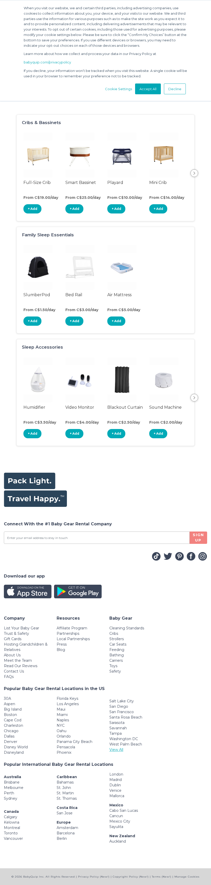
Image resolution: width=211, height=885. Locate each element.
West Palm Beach (125, 744)
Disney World (16, 747)
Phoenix (64, 752)
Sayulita (116, 826)
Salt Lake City (121, 701)
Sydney (10, 798)
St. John (64, 787)
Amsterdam (67, 827)
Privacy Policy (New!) (94, 876)
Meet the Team (18, 660)
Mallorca (116, 796)
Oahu (61, 731)
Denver (10, 741)
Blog (61, 649)
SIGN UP (198, 538)
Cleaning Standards (126, 628)
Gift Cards (12, 639)
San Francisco (121, 712)
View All (116, 749)
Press (62, 644)
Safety (115, 671)
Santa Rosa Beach (125, 717)
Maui (61, 709)
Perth (9, 793)
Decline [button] (174, 89)
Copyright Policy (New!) (131, 876)
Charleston (13, 725)
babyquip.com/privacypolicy (47, 62)
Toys (113, 666)
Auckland (117, 841)
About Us (12, 655)
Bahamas (65, 782)
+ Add (32, 209)
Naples (63, 720)
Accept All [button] (147, 89)
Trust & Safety (16, 633)
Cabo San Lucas (123, 810)
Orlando (64, 736)
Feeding (116, 649)
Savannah (118, 728)
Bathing (116, 655)
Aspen (9, 704)
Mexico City (119, 821)
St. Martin (65, 793)
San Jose (65, 813)
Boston (10, 714)
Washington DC (123, 739)
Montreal (12, 827)
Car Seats (117, 644)
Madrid (115, 779)
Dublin (115, 785)
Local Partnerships (73, 639)
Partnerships (68, 633)
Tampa (115, 733)
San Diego (118, 706)
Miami (62, 714)
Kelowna (11, 822)
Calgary (10, 817)
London (116, 774)
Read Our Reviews (20, 666)
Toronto (11, 833)
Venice (115, 790)
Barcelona (66, 833)
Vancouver (13, 838)
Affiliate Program (72, 628)
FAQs (9, 676)
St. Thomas (67, 798)
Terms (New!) (161, 876)
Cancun (116, 816)
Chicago (11, 731)
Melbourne (13, 787)
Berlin (62, 838)
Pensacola (66, 747)
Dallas (9, 736)
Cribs (113, 633)
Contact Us (14, 671)
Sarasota (117, 722)
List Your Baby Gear (21, 628)
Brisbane (12, 782)
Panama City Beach (74, 741)
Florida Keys (67, 698)
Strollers (116, 639)
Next (194, 173)
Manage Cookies (186, 876)
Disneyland (14, 752)
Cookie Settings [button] (118, 89)
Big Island (13, 709)
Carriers (116, 660)
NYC (61, 725)
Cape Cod (12, 720)
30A (7, 698)
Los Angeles (68, 704)
